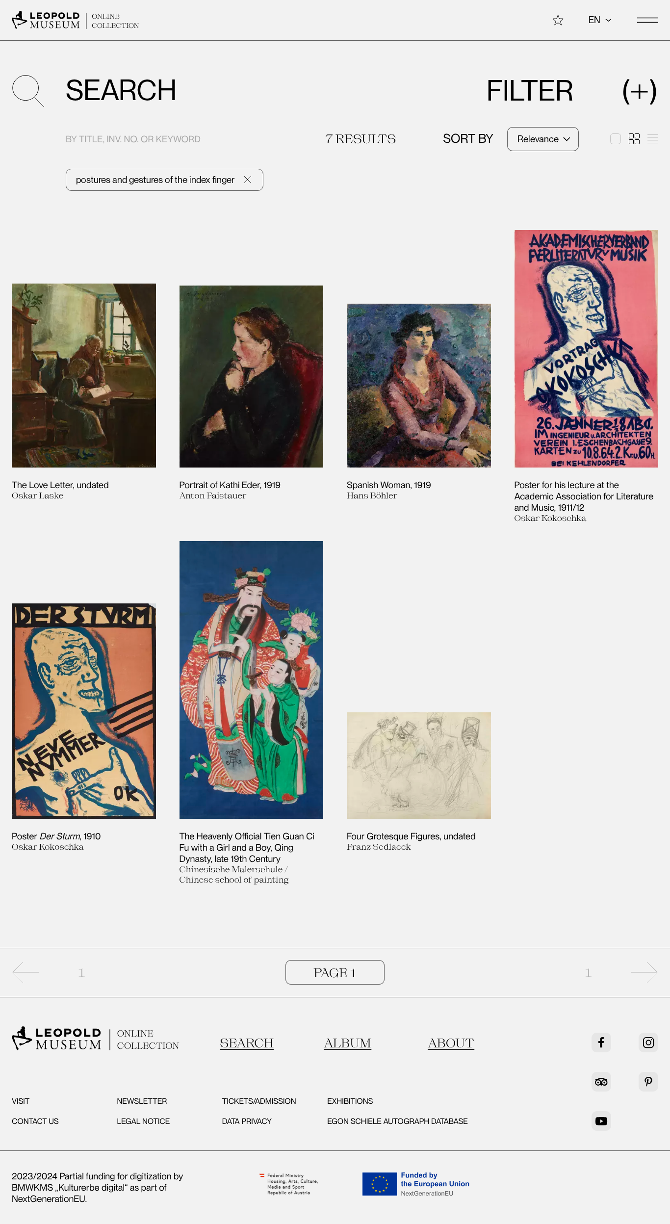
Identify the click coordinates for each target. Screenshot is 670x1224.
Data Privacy (247, 1121)
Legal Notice (143, 1121)
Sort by (468, 138)
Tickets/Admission (259, 1101)
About (451, 1043)
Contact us (35, 1121)
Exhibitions (350, 1101)
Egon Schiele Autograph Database (397, 1121)
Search (247, 1043)
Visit (20, 1101)
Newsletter (142, 1101)
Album (347, 1043)
